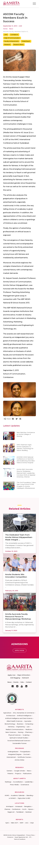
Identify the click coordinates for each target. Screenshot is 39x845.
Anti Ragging (15, 678)
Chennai (7, 809)
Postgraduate (25, 751)
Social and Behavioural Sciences (18, 740)
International (11, 757)
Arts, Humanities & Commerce (23, 713)
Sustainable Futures (20, 743)
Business (20, 724)
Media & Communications (15, 729)
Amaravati (18, 806)
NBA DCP (14, 823)
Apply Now (19, 650)
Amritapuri (9, 806)
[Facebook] (13, 686)
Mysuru (30, 809)
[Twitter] (17, 686)
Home (5, 29)
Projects (18, 773)
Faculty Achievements (11, 41)
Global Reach (26, 41)
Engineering (20, 726)
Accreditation (18, 782)
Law (28, 726)
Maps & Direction (23, 675)
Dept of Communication (12, 38)
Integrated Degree (14, 754)
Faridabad (19, 812)
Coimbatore (14, 34)
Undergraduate (13, 751)
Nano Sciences (10, 732)
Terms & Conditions (19, 839)
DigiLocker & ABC (24, 798)
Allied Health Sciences (14, 721)
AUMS (7, 795)
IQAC (7, 823)
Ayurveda (27, 721)
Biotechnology (10, 724)
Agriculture (7, 713)
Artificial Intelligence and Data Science (18, 718)
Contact (29, 682)
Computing (29, 724)
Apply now (11, 675)
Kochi (24, 809)
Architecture (10, 715)
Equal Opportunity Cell (21, 837)
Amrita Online (19, 760)
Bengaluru (27, 806)
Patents (10, 773)
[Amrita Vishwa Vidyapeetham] (11, 3)
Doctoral (26, 754)
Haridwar (28, 812)
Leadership (29, 782)
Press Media (14, 784)
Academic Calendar (18, 795)
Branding (30, 795)
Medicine (28, 729)
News (11, 29)
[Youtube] (22, 686)
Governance (25, 784)
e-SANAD (12, 798)
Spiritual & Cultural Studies (19, 738)
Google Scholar (19, 771)
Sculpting (26, 735)
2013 (5, 34)
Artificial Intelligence (24, 715)
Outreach (25, 678)
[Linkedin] (26, 686)
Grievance (10, 837)
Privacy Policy (30, 835)
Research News (18, 44)
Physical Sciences (14, 735)
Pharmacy (28, 732)
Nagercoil (10, 812)
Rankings (8, 782)
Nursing (20, 732)
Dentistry (11, 726)
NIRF (21, 823)
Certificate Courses (24, 757)
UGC (26, 823)
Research (7, 44)
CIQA (32, 823)
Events (16, 682)
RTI (30, 837)
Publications (27, 773)
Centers (9, 771)
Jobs (22, 682)
